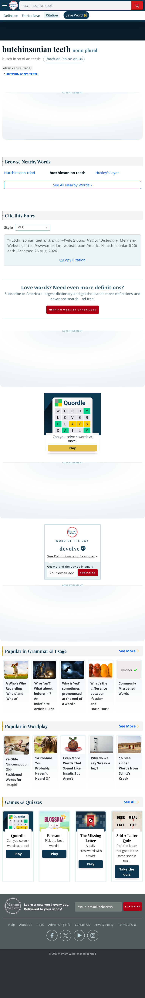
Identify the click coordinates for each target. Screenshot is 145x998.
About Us (26, 924)
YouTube (79, 935)
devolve (69, 548)
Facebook (52, 935)
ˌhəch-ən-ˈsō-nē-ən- (63, 58)
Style (8, 227)
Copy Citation (74, 259)
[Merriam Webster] (72, 532)
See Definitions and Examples (71, 556)
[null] (83, 548)
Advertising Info (59, 924)
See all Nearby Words (71, 185)
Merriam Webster (13, 906)
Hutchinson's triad (19, 172)
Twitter (65, 935)
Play (72, 448)
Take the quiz (126, 872)
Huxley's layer (107, 172)
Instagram (92, 935)
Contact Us (83, 924)
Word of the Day (72, 541)
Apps (41, 924)
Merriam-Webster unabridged (72, 309)
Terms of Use (127, 924)
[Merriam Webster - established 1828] (13, 5)
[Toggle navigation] (4, 5)
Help (12, 924)
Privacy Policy (104, 924)
